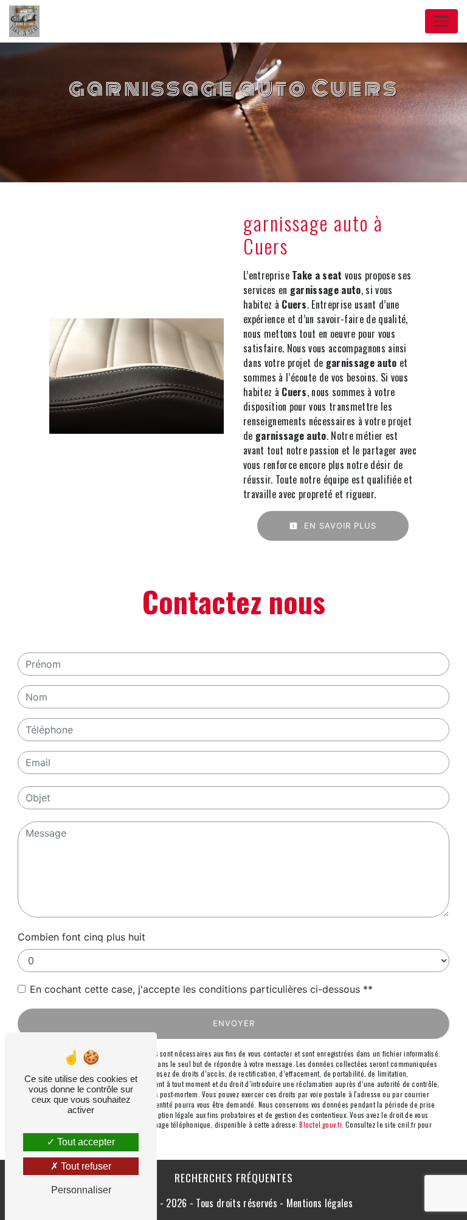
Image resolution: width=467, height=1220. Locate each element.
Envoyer (234, 1023)
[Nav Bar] (441, 21)
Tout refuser (84, 1166)
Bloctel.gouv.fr (320, 1124)
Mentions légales (318, 1203)
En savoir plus (338, 525)
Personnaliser (81, 1190)
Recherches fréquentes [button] (234, 1177)
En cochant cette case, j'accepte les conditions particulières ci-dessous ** (201, 989)
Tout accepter (85, 1142)
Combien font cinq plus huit (81, 937)
